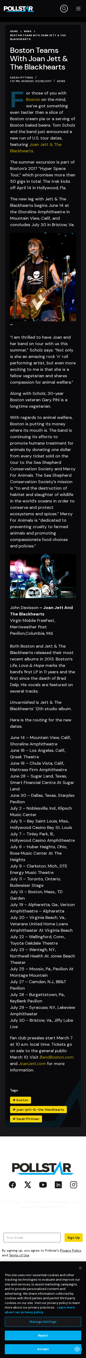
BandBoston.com (57, 1057)
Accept (43, 1349)
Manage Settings (43, 1322)
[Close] (80, 1268)
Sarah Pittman (26, 1119)
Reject (43, 1335)
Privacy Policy (70, 1250)
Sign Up (73, 1237)
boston (20, 1100)
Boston (33, 99)
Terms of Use (19, 1255)
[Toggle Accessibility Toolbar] (77, 1349)
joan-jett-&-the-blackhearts (38, 1109)
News (61, 81)
